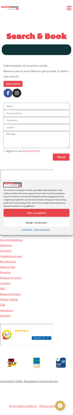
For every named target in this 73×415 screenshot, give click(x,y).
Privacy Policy (31, 151)
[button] (69, 8)
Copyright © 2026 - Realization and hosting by (29, 381)
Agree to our (23, 151)
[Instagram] (16, 93)
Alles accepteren (36, 212)
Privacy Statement (42, 230)
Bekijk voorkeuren (36, 222)
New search (13, 83)
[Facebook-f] (8, 93)
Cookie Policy (27, 230)
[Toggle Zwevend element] (60, 406)
